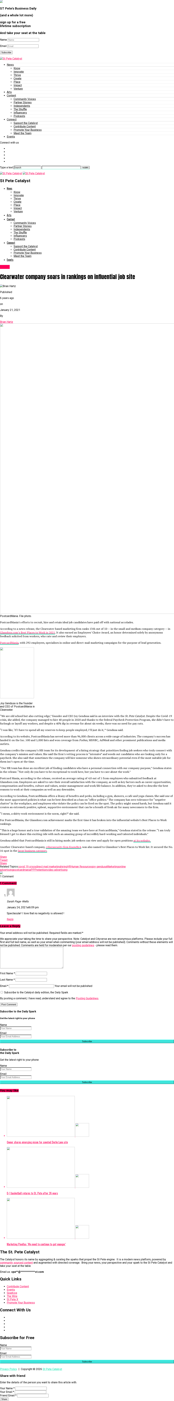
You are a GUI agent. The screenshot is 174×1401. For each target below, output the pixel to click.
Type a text (6, 167)
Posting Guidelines (87, 998)
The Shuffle (20, 109)
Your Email (7, 1392)
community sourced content (16, 1262)
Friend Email (8, 1395)
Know (17, 68)
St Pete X (12, 1299)
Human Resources (81, 866)
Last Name (7, 979)
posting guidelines (83, 945)
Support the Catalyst (26, 123)
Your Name (7, 1388)
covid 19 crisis (27, 866)
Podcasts (19, 116)
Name (3, 39)
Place (17, 82)
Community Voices (25, 99)
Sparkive (12, 1293)
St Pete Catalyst (52, 1369)
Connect (11, 119)
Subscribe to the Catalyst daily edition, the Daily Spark (35, 992)
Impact (18, 85)
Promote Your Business (28, 129)
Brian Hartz (6, 321)
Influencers (20, 112)
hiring (64, 866)
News (10, 64)
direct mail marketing (48, 866)
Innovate (19, 71)
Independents (22, 105)
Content (11, 95)
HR (69, 866)
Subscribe (6, 52)
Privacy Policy (8, 1369)
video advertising (57, 869)
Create (17, 78)
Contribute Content (25, 126)
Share (4, 1399)
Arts (9, 92)
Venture (18, 88)
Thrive (17, 75)
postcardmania (22, 869)
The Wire (12, 1296)
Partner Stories (23, 102)
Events (11, 136)
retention (41, 869)
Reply (10, 919)
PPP (33, 869)
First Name (7, 973)
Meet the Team (22, 133)
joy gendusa (99, 866)
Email (3, 46)
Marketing (113, 866)
